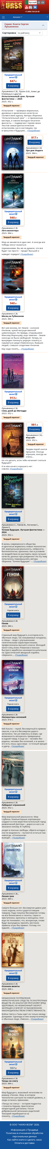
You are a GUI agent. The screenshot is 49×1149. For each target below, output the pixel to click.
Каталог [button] (17, 17)
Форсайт (30, 437)
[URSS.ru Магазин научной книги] (11, 5)
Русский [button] (32, 2)
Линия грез (8, 896)
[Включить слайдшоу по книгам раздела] (45, 32)
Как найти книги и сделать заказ (24, 1139)
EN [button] (43, 2)
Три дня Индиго (34, 150)
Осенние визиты (11, 986)
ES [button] (39, 2)
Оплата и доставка (24, 1142)
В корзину (13, 85)
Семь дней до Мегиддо (14, 410)
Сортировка (9, 33)
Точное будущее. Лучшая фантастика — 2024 (23, 530)
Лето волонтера (10, 230)
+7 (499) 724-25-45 (32, 11)
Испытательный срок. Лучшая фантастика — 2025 (18, 97)
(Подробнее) (33, 130)
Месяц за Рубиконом (13, 316)
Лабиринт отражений (13, 805)
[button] (26, 7)
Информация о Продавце (24, 1129)
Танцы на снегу (10, 1080)
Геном (5, 623)
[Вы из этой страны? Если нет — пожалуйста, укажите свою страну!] (26, 2)
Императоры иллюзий (14, 717)
